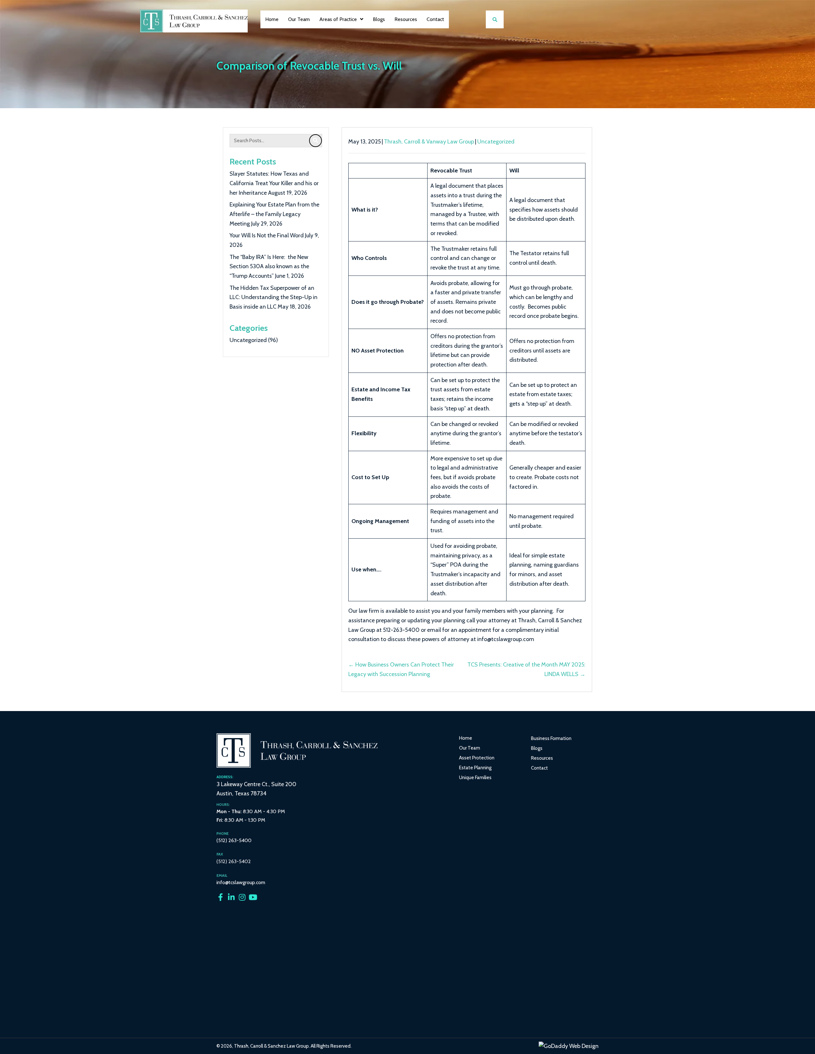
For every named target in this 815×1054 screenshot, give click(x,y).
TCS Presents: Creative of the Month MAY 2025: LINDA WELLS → (526, 669)
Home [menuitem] (465, 738)
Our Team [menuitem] (469, 748)
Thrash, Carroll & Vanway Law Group (429, 141)
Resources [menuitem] (542, 758)
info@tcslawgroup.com (240, 882)
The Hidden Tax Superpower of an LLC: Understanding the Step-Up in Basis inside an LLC (273, 297)
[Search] (315, 140)
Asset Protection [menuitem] (476, 758)
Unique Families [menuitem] (475, 777)
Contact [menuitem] (539, 768)
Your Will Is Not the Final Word (267, 235)
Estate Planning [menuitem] (475, 768)
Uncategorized (248, 340)
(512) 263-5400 (234, 840)
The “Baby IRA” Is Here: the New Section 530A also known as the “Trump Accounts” (269, 266)
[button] (220, 897)
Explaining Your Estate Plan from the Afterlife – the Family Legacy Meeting (274, 214)
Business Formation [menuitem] (551, 738)
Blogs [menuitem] (536, 748)
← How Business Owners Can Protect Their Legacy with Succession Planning (401, 669)
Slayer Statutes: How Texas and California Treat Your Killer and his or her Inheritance (274, 183)
